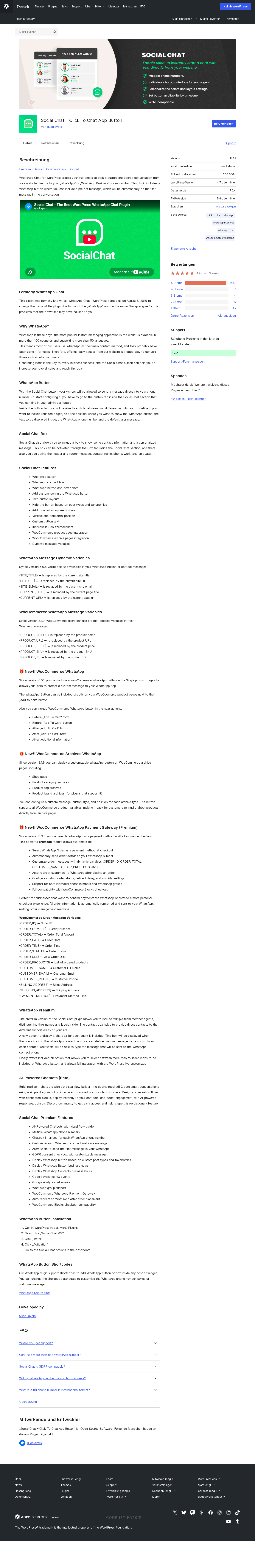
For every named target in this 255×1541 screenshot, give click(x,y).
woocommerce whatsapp (220, 237)
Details (27, 143)
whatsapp (228, 215)
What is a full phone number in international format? (54, 1390)
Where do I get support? (36, 1343)
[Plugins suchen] (54, 32)
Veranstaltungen (162, 1484)
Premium (25, 169)
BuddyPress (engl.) (211, 1496)
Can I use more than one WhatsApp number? (50, 1355)
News (18, 1484)
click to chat (213, 215)
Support (230, 143)
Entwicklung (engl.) (118, 1490)
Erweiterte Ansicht (183, 248)
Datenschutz (23, 1496)
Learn (109, 1479)
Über (18, 1479)
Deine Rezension (182, 315)
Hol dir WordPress (235, 6)
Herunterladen (223, 123)
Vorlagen (66, 1496)
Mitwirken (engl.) (162, 1479)
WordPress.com (209, 1479)
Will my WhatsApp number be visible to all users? (52, 1378)
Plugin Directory (25, 18)
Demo (38, 169)
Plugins (65, 1490)
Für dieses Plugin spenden (188, 399)
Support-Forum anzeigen (188, 361)
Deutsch (55, 1517)
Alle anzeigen (227, 315)
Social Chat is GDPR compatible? (42, 1366)
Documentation (55, 169)
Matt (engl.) (207, 1484)
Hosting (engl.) (24, 1490)
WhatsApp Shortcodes (34, 1293)
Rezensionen (50, 143)
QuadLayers (27, 1316)
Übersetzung (28, 1401)
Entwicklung (76, 143)
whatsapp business (223, 222)
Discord (74, 169)
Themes (66, 1484)
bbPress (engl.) (209, 1490)
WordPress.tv (116, 1496)
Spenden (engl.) (164, 1490)
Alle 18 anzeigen (226, 206)
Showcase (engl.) (72, 1479)
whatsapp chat (226, 230)
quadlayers (54, 127)
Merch (157, 1496)
